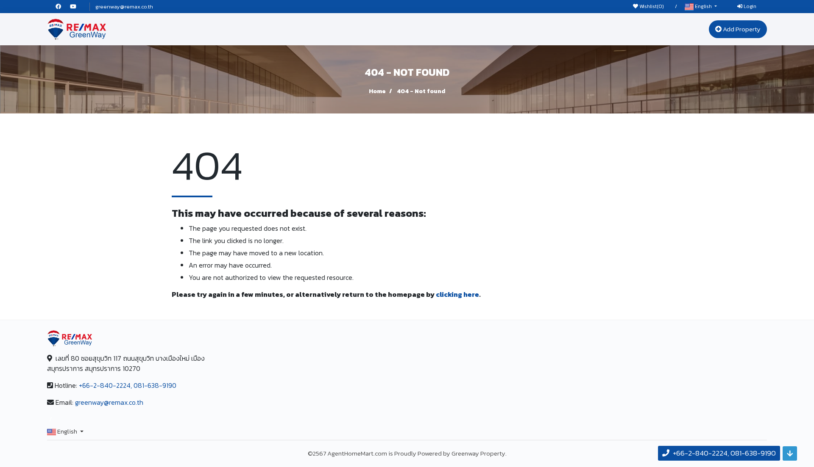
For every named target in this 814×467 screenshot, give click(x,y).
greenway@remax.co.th (124, 7)
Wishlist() (651, 6)
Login (749, 6)
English (703, 6)
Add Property (741, 29)
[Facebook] (63, 7)
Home (377, 91)
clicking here (457, 294)
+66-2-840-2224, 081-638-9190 (127, 385)
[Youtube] (77, 7)
